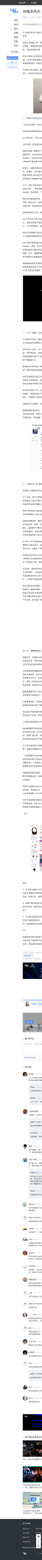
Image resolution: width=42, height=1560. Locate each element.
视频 (16, 36)
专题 (16, 41)
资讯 (16, 28)
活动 (16, 45)
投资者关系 (27, 1541)
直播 (16, 32)
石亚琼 (25, 17)
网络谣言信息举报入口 (31, 1547)
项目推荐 (27, 955)
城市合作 (26, 1528)
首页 (16, 20)
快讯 (16, 24)
